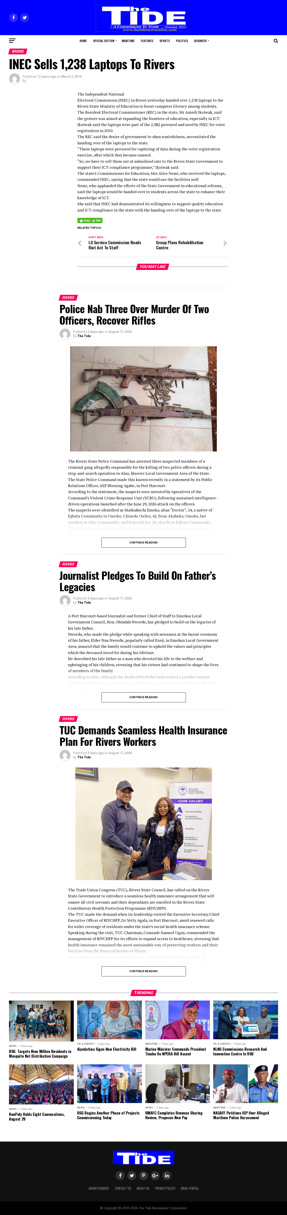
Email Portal (189, 1188)
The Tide (84, 336)
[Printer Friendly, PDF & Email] (89, 220)
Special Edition (103, 40)
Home (83, 40)
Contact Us (123, 1188)
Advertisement (99, 1188)
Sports (164, 40)
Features (147, 40)
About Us (143, 1188)
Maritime (128, 40)
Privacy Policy (165, 1188)
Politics (182, 40)
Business (200, 40)
